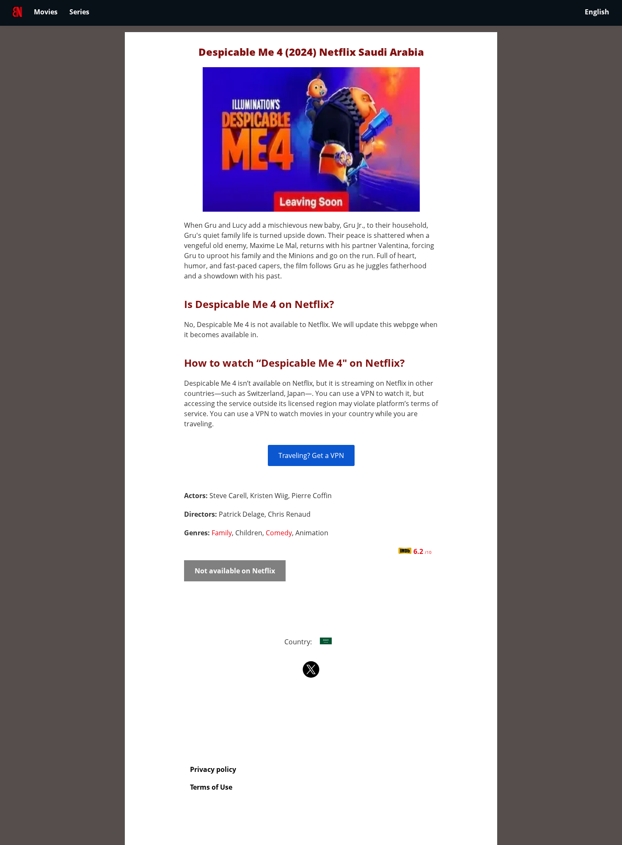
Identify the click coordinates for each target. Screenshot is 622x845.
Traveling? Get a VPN (311, 455)
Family (222, 532)
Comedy (279, 532)
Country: (299, 641)
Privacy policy (213, 769)
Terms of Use (211, 787)
